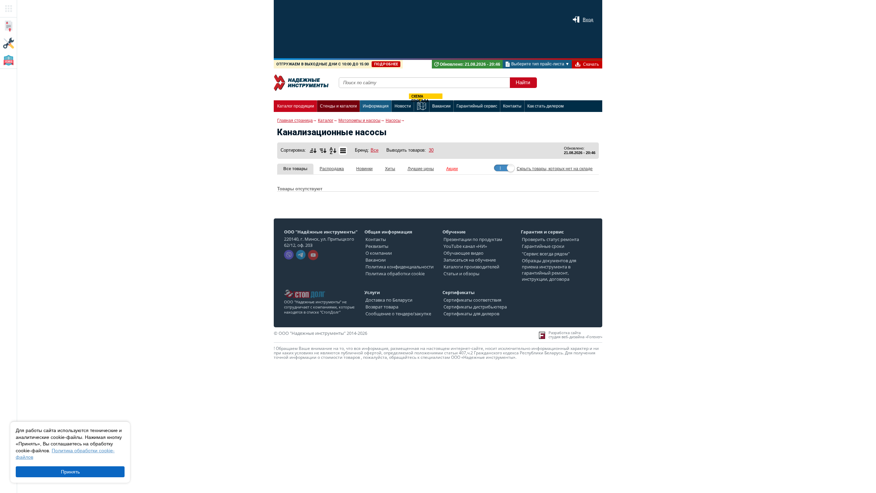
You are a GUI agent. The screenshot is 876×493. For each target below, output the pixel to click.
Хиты (390, 168)
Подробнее (386, 64)
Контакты (375, 239)
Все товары (295, 168)
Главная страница (295, 120)
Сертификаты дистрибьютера (475, 307)
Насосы (393, 120)
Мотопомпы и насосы (359, 120)
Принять (70, 472)
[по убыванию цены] (323, 151)
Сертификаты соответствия (472, 300)
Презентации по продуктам (472, 239)
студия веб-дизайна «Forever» (575, 337)
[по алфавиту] (333, 151)
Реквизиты (376, 246)
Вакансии (375, 260)
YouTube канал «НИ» (465, 246)
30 (431, 150)
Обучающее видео (463, 253)
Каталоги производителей (471, 267)
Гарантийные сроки (543, 246)
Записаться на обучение (469, 260)
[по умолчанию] (343, 151)
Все (374, 150)
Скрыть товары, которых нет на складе (555, 168)
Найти (523, 82)
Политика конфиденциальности (399, 267)
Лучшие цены (421, 168)
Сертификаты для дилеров (471, 314)
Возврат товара (381, 307)
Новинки (364, 168)
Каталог (325, 120)
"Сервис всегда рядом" (546, 254)
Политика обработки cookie (395, 273)
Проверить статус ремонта (550, 239)
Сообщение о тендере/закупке (398, 314)
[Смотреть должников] (304, 288)
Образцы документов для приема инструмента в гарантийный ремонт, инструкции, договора (549, 269)
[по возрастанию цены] (313, 151)
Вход (588, 19)
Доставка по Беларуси (388, 300)
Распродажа (332, 168)
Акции (452, 168)
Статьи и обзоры (461, 273)
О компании (378, 253)
